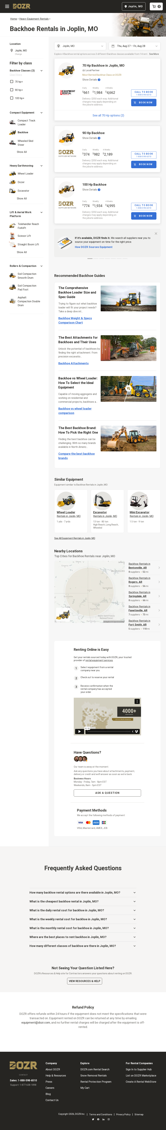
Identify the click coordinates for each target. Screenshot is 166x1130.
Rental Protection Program (95, 1081)
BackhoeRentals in (139, 565)
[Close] (156, 233)
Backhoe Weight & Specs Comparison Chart (75, 320)
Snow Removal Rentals (93, 1075)
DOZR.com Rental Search (94, 1069)
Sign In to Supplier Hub (139, 1069)
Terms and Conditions (100, 1114)
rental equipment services (99, 660)
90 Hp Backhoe (93, 133)
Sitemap (139, 1114)
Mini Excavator (142, 514)
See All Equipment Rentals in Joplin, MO (74, 538)
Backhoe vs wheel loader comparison (75, 411)
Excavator (105, 514)
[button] (26, 73)
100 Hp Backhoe (94, 184)
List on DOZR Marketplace (141, 1075)
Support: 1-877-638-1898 (23, 1085)
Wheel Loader (69, 514)
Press (49, 1081)
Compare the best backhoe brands (76, 456)
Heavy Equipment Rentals (34, 18)
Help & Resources (56, 1075)
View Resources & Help (84, 981)
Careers (50, 1087)
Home (13, 18)
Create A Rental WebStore (141, 1081)
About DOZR (53, 1069)
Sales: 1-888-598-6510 (23, 1080)
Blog (48, 1094)
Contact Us (52, 1100)
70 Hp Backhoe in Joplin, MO (103, 65)
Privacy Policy (123, 1114)
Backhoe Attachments (73, 363)
